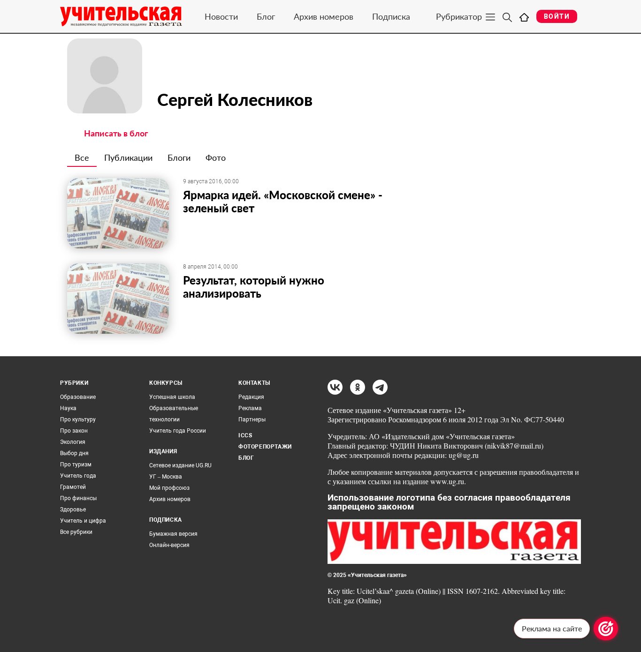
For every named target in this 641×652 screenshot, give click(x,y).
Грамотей (73, 487)
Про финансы (78, 498)
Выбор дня (74, 453)
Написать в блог (116, 133)
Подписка (391, 16)
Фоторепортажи (265, 446)
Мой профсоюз (169, 488)
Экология (72, 442)
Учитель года (78, 475)
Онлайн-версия (169, 545)
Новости (221, 16)
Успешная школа (172, 397)
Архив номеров (323, 16)
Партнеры (252, 419)
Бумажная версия (173, 534)
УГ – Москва (165, 476)
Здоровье (73, 509)
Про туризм (76, 464)
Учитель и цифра (83, 520)
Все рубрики (76, 532)
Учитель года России (177, 430)
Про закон (74, 430)
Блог (266, 16)
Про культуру (78, 419)
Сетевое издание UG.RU (180, 465)
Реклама (250, 408)
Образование (78, 397)
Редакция (251, 397)
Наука (68, 408)
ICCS (245, 435)
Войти (557, 16)
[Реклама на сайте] (606, 628)
